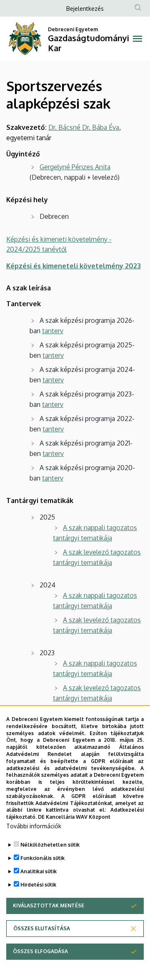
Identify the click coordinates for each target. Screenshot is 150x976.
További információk (33, 826)
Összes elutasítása (41, 928)
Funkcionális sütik (42, 858)
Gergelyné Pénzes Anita (75, 167)
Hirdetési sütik (38, 885)
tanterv (52, 331)
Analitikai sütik (38, 871)
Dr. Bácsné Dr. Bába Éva (83, 127)
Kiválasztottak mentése (48, 905)
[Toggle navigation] (137, 39)
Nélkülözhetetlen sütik (50, 845)
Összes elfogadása (40, 951)
